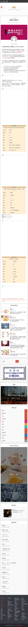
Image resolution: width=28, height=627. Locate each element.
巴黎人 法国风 (12, 333)
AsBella (9, 298)
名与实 (3, 544)
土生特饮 (4, 591)
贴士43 (13, 509)
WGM (4, 301)
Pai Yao (19, 22)
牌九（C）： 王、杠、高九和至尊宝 (9, 563)
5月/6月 (9, 51)
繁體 (7, 1)
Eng (1, 1)
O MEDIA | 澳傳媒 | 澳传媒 (17, 625)
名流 (13, 18)
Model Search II (13, 300)
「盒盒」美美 (12, 351)
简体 (4, 1)
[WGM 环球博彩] (14, 7)
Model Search (5, 300)
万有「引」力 (12, 325)
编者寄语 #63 (5, 572)
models (18, 300)
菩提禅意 (4, 586)
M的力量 (4, 553)
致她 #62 (11, 342)
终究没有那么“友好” (6, 548)
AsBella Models (5, 56)
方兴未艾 (4, 567)
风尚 (15, 18)
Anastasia (5, 298)
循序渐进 (4, 558)
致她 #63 (11, 309)
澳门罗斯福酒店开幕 (14, 395)
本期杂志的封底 (18, 52)
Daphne (21, 298)
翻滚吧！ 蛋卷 (12, 317)
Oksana (23, 300)
